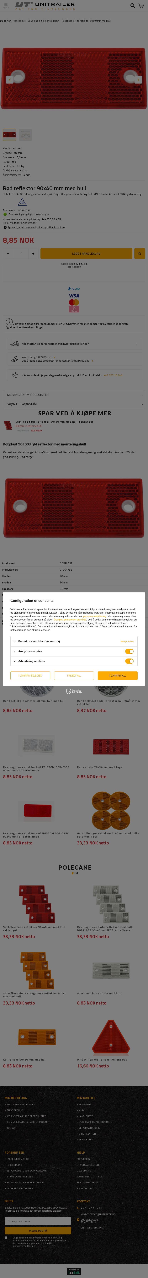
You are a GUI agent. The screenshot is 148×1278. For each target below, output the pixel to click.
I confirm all (117, 675)
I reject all (74, 675)
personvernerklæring (94, 616)
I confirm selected (30, 675)
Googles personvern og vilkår (70, 619)
